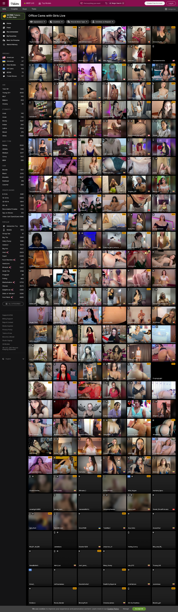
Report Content (7, 322)
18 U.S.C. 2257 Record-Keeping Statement (10, 348)
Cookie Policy (113, 609)
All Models (6, 344)
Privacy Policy (7, 330)
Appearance (38, 22)
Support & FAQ (7, 315)
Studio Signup (7, 340)
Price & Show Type (78, 22)
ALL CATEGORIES (14, 304)
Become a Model (8, 337)
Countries (56, 22)
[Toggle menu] (4, 3)
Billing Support (7, 319)
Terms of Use (7, 333)
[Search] (106, 3)
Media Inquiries (7, 326)
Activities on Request (103, 22)
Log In (171, 3)
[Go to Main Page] (15, 3)
